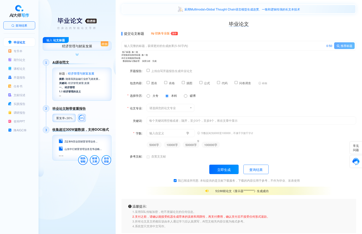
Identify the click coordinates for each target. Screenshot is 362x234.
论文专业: (134, 108)
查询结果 (21, 25)
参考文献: (136, 156)
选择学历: (134, 95)
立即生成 (224, 169)
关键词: (137, 121)
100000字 (210, 145)
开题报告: (136, 71)
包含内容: (136, 83)
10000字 (172, 145)
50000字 (191, 145)
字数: (137, 133)
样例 (104, 44)
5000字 (154, 145)
